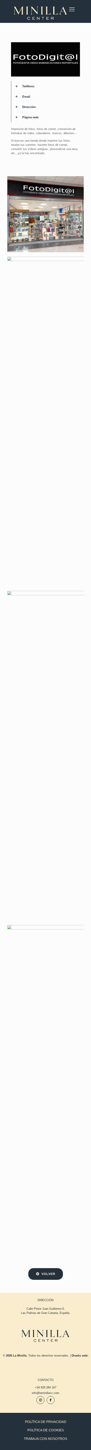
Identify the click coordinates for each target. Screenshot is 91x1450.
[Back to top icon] (82, 1441)
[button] (45, 86)
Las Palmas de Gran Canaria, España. (45, 1313)
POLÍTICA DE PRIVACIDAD (45, 1422)
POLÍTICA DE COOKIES (45, 1430)
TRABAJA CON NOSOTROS (45, 1439)
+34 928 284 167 (45, 1387)
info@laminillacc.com (45, 1393)
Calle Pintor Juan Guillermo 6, (46, 1308)
